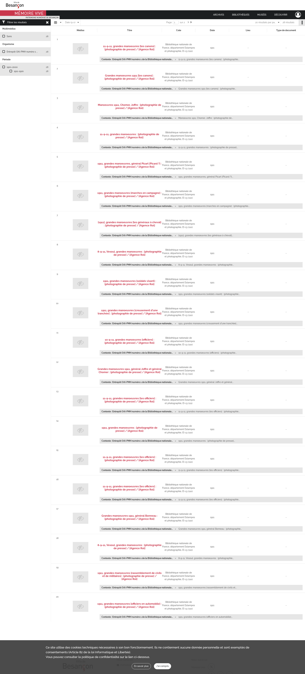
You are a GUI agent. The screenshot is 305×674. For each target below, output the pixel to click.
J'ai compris (162, 666)
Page (169, 22)
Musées (261, 14)
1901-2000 (12, 67)
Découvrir (280, 14)
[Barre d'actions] (302, 22)
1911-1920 (19, 71)
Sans (9, 36)
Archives (218, 14)
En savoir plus (141, 666)
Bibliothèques (240, 14)
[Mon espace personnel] (298, 14)
